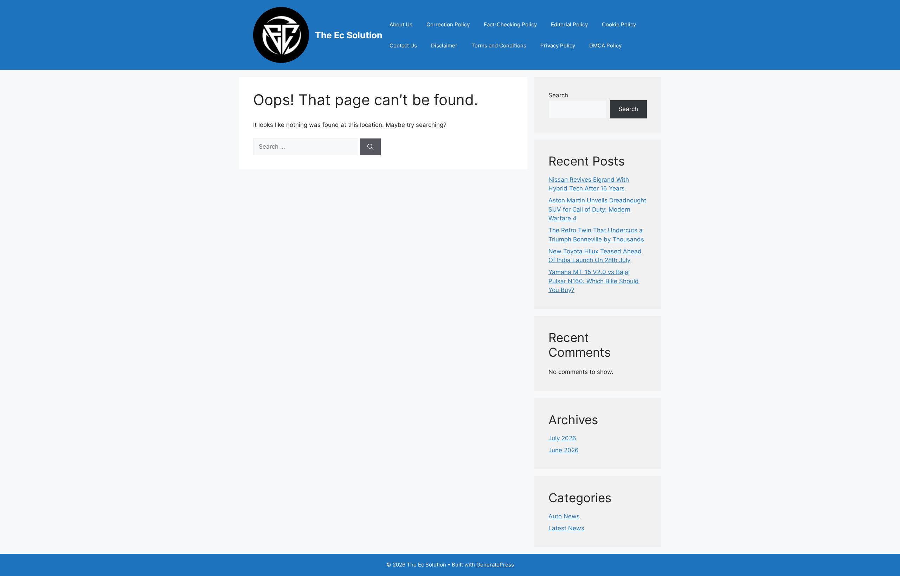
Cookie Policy (619, 24)
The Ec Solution (348, 35)
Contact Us (403, 45)
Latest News (566, 528)
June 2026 (563, 450)
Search (558, 95)
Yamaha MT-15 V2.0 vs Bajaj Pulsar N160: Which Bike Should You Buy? (593, 280)
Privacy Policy (557, 45)
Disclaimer (444, 45)
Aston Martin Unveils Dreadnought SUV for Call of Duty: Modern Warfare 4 (597, 209)
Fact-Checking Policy (510, 24)
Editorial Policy (569, 24)
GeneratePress (495, 564)
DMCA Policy (605, 45)
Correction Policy (448, 24)
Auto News (564, 516)
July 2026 (562, 438)
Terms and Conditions (498, 45)
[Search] (370, 146)
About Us (401, 24)
